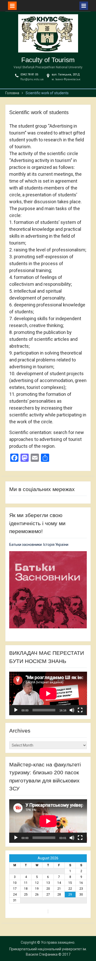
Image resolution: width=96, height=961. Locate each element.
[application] (48, 693)
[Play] (15, 710)
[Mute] (71, 710)
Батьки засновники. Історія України (38, 545)
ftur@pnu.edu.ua (32, 79)
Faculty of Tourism (48, 60)
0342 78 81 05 (29, 74)
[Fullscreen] (80, 710)
